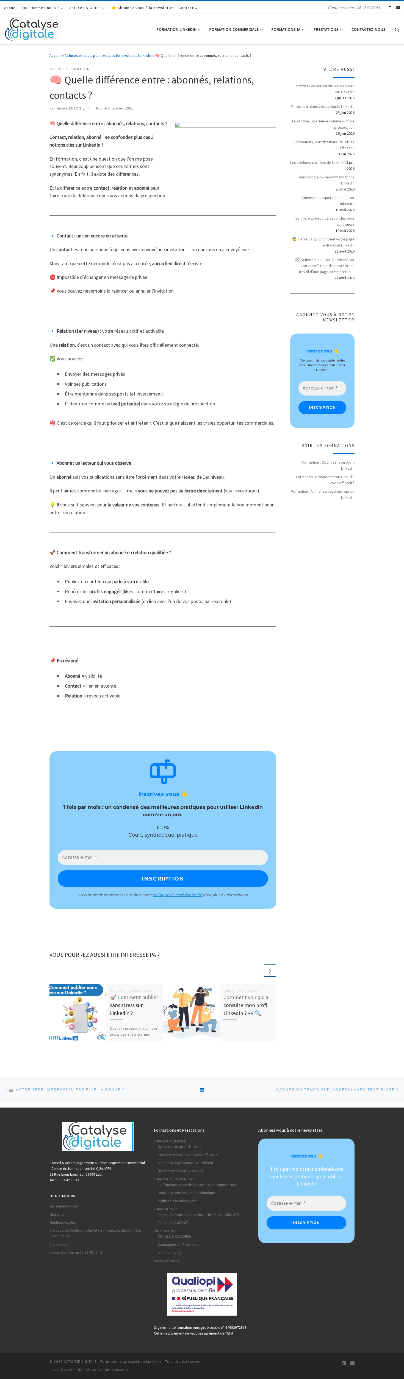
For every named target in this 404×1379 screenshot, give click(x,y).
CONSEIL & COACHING (175, 1236)
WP (72, 1370)
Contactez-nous (166, 1261)
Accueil (55, 55)
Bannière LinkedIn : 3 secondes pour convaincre (325, 221)
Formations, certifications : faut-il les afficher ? (324, 144)
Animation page (170, 1252)
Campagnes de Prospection (179, 1244)
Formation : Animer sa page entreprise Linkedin (323, 494)
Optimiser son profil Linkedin (180, 1146)
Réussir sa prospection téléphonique (186, 1192)
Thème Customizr (116, 1370)
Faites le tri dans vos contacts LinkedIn (323, 106)
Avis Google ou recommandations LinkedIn (327, 180)
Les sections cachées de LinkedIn (317, 162)
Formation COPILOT (173, 1222)
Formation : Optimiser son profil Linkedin (328, 465)
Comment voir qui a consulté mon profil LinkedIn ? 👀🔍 (246, 1005)
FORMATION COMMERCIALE (174, 1179)
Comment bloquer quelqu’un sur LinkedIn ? (328, 200)
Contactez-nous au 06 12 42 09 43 (75, 1252)
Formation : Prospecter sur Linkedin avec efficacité (325, 479)
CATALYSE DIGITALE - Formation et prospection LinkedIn (112, 1361)
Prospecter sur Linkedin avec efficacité (188, 1155)
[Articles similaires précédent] (257, 970)
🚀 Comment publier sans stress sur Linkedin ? (134, 1005)
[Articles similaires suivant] (270, 970)
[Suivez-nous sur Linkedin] (389, 7)
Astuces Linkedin (138, 55)
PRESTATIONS (164, 1231)
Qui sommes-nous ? (64, 1206)
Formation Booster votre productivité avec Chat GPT (198, 1214)
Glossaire (56, 1214)
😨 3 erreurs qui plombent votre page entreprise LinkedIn (323, 242)
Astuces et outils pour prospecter (93, 55)
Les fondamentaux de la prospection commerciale (197, 1184)
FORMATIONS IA (165, 1209)
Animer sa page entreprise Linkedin (185, 1163)
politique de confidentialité (177, 895)
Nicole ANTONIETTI (73, 108)
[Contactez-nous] (398, 7)
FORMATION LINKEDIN (170, 1141)
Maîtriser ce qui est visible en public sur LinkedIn (325, 88)
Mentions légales (62, 1222)
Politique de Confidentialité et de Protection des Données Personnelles (95, 1233)
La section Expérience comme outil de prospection (323, 124)
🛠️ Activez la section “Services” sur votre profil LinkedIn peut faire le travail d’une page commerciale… (325, 265)
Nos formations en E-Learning (180, 1171)
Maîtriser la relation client (177, 1201)
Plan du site (58, 1244)
